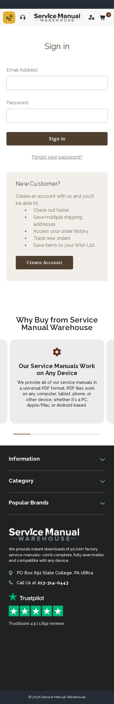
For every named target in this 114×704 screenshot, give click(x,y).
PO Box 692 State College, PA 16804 (55, 572)
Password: (17, 102)
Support (22, 17)
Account (92, 17)
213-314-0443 (52, 582)
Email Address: (22, 70)
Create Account (44, 262)
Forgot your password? (57, 157)
